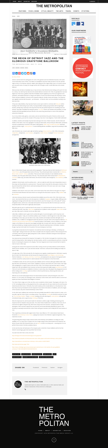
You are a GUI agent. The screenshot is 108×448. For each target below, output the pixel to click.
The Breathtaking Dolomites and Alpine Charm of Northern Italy (87, 145)
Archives (34, 1)
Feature (17, 67)
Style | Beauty (47, 11)
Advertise (27, 1)
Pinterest (44, 367)
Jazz (54, 354)
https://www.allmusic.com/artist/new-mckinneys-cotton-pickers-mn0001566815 (31, 341)
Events (76, 11)
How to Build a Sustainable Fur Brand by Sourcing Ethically (87, 154)
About (20, 1)
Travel (68, 11)
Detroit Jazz (16, 354)
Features (22, 11)
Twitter (52, 367)
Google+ (60, 367)
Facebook (36, 367)
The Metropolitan (20, 64)
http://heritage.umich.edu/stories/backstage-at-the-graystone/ (27, 335)
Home (14, 1)
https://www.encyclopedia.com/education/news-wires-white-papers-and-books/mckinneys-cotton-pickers (37, 338)
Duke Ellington (26, 354)
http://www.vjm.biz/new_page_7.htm (20, 344)
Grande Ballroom (36, 354)
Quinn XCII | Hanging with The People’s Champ (86, 164)
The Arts (59, 11)
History (22, 67)
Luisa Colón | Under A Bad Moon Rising (86, 128)
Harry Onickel (47, 354)
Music (26, 67)
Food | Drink (34, 11)
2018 (13, 67)
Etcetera (85, 11)
